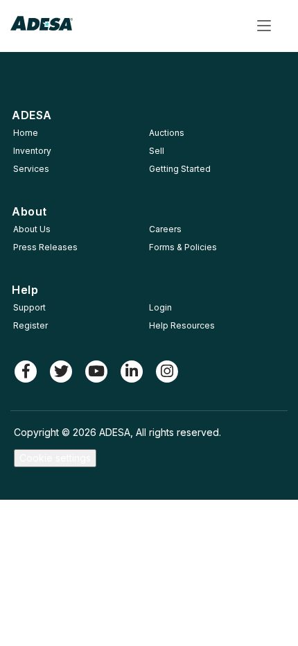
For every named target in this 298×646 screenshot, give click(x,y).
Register (30, 325)
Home (25, 133)
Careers (165, 229)
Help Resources (182, 325)
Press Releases (45, 247)
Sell (156, 151)
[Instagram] (167, 371)
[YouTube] (96, 371)
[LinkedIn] (132, 371)
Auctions (166, 133)
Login (160, 307)
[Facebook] (26, 371)
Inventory (32, 151)
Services (31, 169)
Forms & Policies (183, 247)
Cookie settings (55, 458)
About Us (32, 229)
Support (29, 307)
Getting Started (180, 169)
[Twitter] (61, 371)
